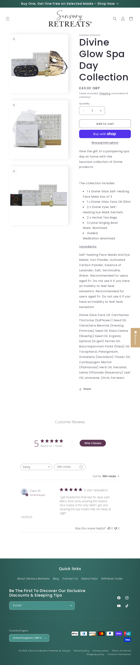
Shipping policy (95, 654)
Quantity (84, 103)
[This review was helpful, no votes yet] (109, 528)
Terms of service (121, 650)
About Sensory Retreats (33, 578)
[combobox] (36, 467)
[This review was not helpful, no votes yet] (115, 528)
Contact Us (70, 578)
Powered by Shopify (59, 650)
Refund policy (81, 650)
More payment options (105, 142)
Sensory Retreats (38, 650)
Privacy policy (100, 650)
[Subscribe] (71, 605)
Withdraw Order (112, 578)
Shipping (104, 93)
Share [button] (87, 389)
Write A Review (92, 443)
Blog (56, 578)
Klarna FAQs (89, 578)
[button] (8, 19)
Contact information (119, 654)
